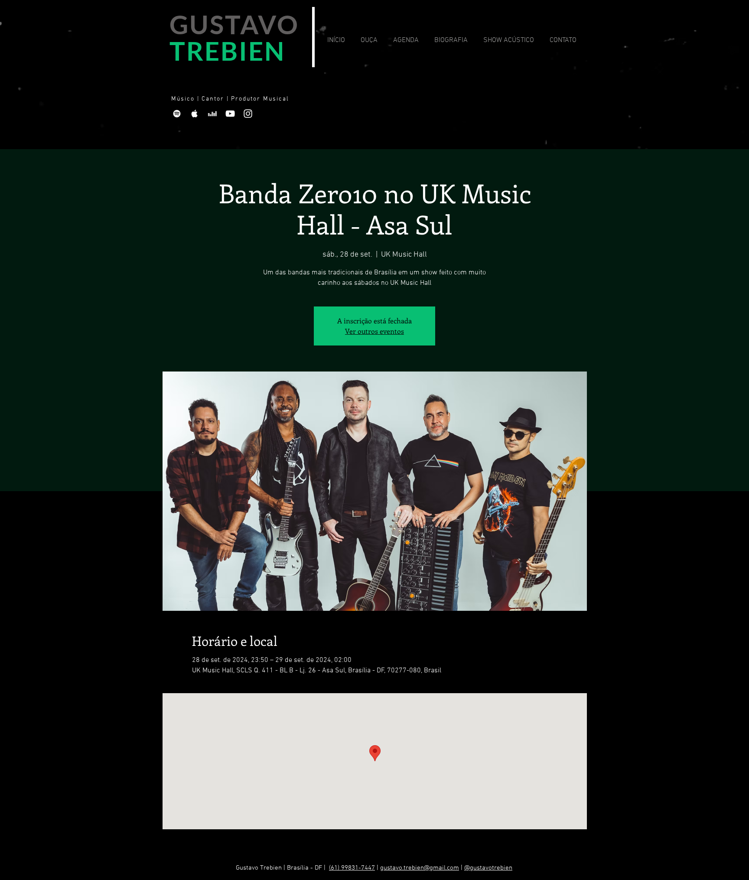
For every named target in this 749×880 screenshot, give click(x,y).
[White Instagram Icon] (248, 113)
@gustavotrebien (488, 868)
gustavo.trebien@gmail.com (419, 868)
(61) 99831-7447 (352, 868)
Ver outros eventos (374, 331)
